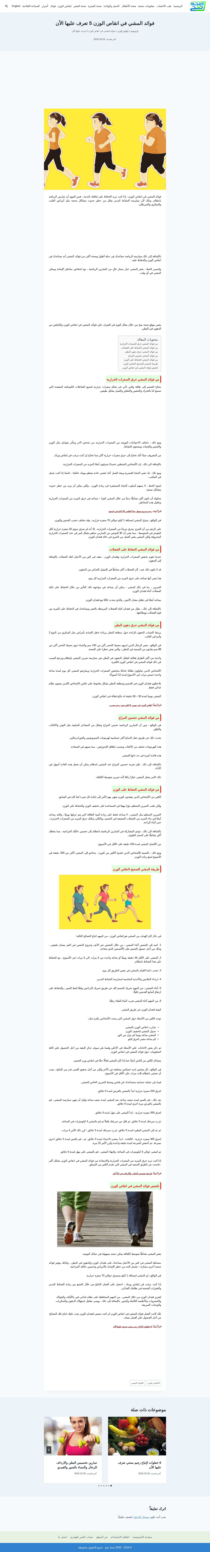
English (16, 6)
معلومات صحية (146, 6)
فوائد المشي (137, 1383)
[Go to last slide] (161, 1450)
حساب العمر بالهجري (81, 1537)
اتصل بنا (62, 1537)
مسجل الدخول (141, 1517)
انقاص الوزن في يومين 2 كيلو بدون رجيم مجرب (130, 705)
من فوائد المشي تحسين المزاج (143, 355)
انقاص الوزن (153, 1383)
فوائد (53, 6)
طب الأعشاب (164, 6)
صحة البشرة (94, 6)
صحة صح (110, 1547)
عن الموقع (102, 1537)
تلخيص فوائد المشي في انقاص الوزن (140, 367)
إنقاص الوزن (64, 6)
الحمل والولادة (111, 6)
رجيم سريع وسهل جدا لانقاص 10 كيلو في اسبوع (130, 511)
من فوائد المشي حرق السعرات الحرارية (139, 343)
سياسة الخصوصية (142, 1537)
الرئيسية (177, 6)
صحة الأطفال (129, 6)
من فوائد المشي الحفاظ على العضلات (139, 347)
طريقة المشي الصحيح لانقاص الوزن (140, 363)
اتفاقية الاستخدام (120, 1537)
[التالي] (48, 1450)
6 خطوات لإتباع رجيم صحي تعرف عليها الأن (132, 1326)
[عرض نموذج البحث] (6, 6)
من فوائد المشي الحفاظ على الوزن (141, 359)
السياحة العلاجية (31, 6)
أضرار (45, 6)
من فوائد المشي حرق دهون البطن (141, 351)
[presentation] (137, 1436)
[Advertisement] (105, 84)
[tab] (111, 1485)
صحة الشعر (80, 6)
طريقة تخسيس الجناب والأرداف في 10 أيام (132, 1173)
